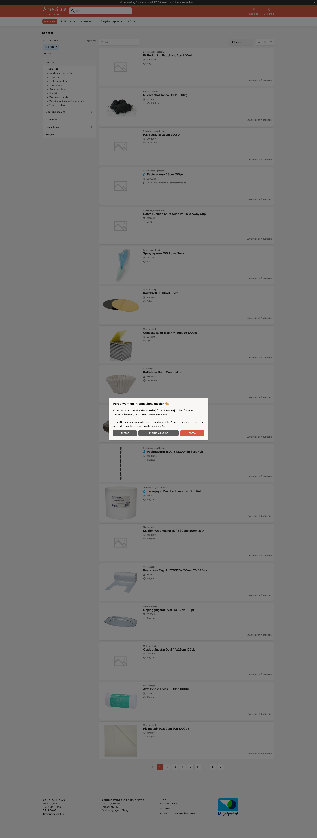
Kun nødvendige (158, 433)
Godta (192, 433)
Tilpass (125, 433)
